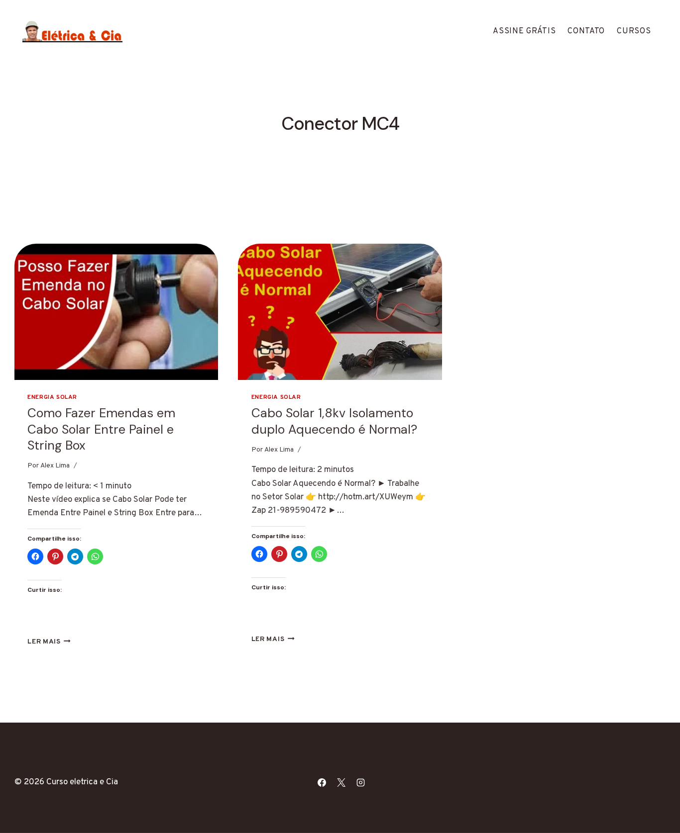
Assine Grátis (524, 31)
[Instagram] (360, 782)
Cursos (634, 31)
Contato (586, 31)
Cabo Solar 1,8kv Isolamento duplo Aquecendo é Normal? (334, 421)
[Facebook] (322, 782)
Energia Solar (52, 397)
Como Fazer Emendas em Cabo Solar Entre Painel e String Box (101, 429)
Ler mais (49, 642)
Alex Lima (55, 466)
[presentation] (116, 311)
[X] (341, 782)
